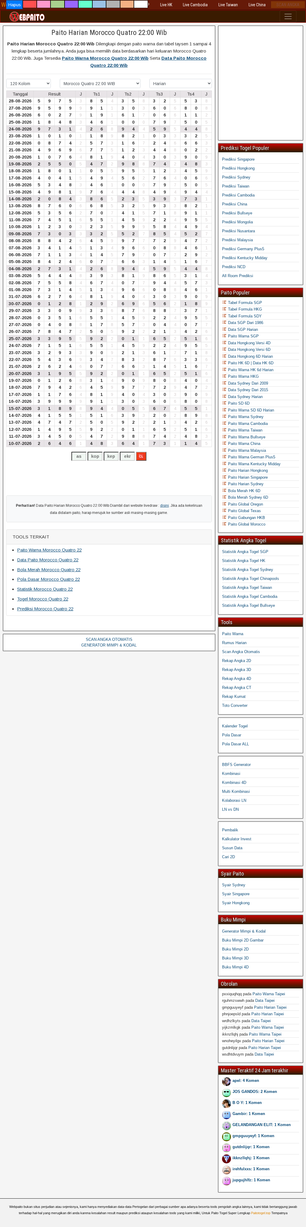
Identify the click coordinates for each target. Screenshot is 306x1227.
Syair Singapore (236, 894)
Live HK (166, 4)
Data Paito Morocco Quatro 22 (47, 559)
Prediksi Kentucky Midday (244, 258)
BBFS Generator (236, 764)
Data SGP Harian (242, 329)
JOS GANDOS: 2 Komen (254, 1091)
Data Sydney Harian (245, 396)
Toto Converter (234, 705)
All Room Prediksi (237, 276)
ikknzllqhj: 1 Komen (251, 1158)
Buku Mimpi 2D (235, 949)
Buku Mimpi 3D (235, 958)
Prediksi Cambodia (238, 195)
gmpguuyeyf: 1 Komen (253, 1136)
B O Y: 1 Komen (247, 1102)
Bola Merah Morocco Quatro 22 (48, 569)
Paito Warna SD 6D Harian (250, 410)
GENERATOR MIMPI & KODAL (109, 645)
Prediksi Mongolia (237, 222)
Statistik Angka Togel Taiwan (247, 587)
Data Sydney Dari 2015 (247, 390)
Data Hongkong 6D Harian (250, 356)
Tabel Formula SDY (244, 316)
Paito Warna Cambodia (247, 423)
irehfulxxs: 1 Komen (251, 1169)
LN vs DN (230, 809)
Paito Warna (232, 634)
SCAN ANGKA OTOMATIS (109, 639)
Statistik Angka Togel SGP (245, 551)
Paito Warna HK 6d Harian (250, 370)
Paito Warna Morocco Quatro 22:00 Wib (105, 58)
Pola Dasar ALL (235, 744)
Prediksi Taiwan (235, 186)
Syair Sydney (233, 885)
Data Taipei (265, 1000)
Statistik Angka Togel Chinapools (250, 578)
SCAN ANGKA (287, 4)
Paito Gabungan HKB (246, 517)
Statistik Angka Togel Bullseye (248, 605)
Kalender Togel (235, 726)
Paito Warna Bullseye (246, 437)
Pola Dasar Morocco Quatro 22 (48, 579)
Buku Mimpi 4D (235, 967)
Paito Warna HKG (243, 376)
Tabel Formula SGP (244, 302)
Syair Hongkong (236, 903)
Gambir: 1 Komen (248, 1113)
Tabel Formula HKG (244, 309)
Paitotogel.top (260, 1213)
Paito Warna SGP (243, 336)
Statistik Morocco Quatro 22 (45, 589)
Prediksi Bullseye (237, 213)
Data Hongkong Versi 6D (248, 349)
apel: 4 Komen (245, 1080)
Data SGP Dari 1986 (245, 322)
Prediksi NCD (233, 267)
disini (164, 505)
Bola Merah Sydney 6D (247, 497)
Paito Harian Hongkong (247, 470)
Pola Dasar (231, 735)
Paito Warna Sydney (245, 416)
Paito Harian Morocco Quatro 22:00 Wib (109, 32)
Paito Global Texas (244, 511)
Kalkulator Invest (236, 839)
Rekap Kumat (234, 696)
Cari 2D (228, 857)
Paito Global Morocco (246, 524)
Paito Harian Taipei (270, 1007)
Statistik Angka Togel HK (243, 560)
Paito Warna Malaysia (246, 450)
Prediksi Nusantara (238, 231)
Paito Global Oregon (245, 504)
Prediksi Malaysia (237, 240)
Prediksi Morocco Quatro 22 (45, 608)
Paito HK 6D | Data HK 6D (250, 363)
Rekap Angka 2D (236, 660)
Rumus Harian (234, 643)
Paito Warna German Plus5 (251, 457)
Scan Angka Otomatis (241, 651)
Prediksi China (234, 204)
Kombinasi (231, 773)
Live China (257, 4)
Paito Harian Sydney (245, 484)
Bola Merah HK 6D (243, 491)
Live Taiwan (228, 4)
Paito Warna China (243, 443)
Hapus (14, 4)
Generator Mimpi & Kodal (244, 931)
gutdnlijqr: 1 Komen (251, 1147)
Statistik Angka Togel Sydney (247, 569)
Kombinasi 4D (234, 782)
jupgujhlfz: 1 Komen (251, 1180)
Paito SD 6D (238, 403)
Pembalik (230, 830)
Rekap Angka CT (236, 687)
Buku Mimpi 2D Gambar (243, 940)
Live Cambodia (195, 4)
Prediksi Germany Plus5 (243, 249)
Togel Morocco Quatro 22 (42, 598)
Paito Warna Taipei (269, 994)
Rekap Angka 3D (236, 669)
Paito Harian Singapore (247, 477)
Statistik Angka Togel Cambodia (249, 596)
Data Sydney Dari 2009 (247, 383)
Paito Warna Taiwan (244, 430)
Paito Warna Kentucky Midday (254, 464)
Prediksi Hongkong (238, 168)
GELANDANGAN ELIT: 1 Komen (261, 1124)
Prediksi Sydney (236, 177)
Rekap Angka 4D (236, 678)
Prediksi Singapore (238, 159)
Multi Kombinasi (236, 791)
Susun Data (232, 848)
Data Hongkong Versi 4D (248, 343)
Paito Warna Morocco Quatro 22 (49, 549)
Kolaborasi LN (234, 800)
